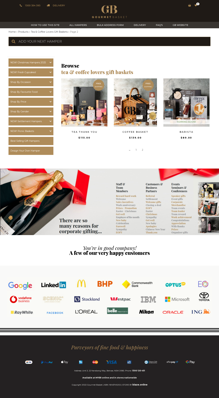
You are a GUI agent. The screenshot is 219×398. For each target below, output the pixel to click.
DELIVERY (58, 5)
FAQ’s (159, 25)
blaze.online (139, 384)
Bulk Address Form (110, 25)
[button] (30, 141)
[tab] (30, 62)
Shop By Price (18, 101)
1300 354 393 (32, 5)
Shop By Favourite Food (24, 91)
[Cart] (188, 5)
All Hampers (78, 25)
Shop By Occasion (20, 82)
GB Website (180, 25)
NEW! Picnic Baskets (22, 131)
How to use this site (45, 25)
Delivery (140, 25)
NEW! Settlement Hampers (26, 121)
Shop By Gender (19, 111)
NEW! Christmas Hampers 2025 (28, 62)
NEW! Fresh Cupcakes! (23, 72)
